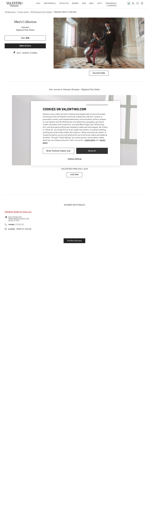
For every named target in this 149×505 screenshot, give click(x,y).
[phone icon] (133, 3)
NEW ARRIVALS (50, 3)
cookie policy (90, 140)
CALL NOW (25, 38)
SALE (38, 3)
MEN (84, 3)
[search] (128, 3)
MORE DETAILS (25, 46)
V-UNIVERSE (112, 5)
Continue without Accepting (97, 104)
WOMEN (75, 3)
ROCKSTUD (64, 3)
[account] (137, 3)
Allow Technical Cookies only (58, 151)
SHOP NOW (76, 175)
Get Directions (27, 53)
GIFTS (99, 3)
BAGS (91, 3)
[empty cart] (142, 3)
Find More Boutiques (74, 241)
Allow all (92, 151)
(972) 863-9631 (19, 224)
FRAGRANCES (111, 3)
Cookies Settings (75, 159)
